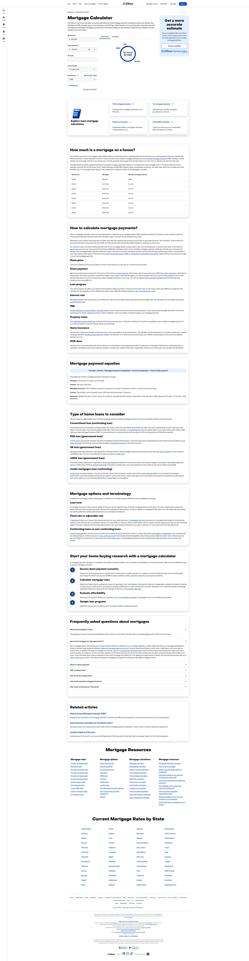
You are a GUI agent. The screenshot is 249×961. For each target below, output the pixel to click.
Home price (71, 35)
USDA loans (111, 462)
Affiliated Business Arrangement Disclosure (128, 921)
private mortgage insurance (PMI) (116, 254)
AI (133, 900)
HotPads (131, 903)
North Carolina (142, 861)
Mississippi (113, 880)
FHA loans (103, 773)
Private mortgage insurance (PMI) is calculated (87, 310)
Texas (167, 847)
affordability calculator (128, 597)
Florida (83, 871)
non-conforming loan (107, 536)
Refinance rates (76, 766)
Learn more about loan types (145, 291)
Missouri (112, 885)
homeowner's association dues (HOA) (144, 254)
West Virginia (169, 871)
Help (124, 897)
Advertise (131, 897)
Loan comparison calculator (139, 798)
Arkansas (84, 847)
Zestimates (79, 897)
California (84, 852)
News (86, 897)
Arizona (84, 843)
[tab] (104, 36)
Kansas (111, 843)
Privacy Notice (173, 897)
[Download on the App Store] (123, 949)
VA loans (73, 452)
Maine (111, 857)
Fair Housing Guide (142, 897)
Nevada (139, 838)
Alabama (84, 833)
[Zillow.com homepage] (111, 954)
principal (76, 634)
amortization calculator (133, 589)
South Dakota (169, 838)
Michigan (112, 871)
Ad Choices (183, 897)
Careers (100, 897)
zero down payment (163, 452)
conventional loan (134, 430)
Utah (166, 852)
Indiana (111, 833)
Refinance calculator (136, 779)
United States (86, 829)
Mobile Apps (140, 900)
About (72, 897)
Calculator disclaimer (90, 89)
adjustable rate (136, 520)
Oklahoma (140, 875)
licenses (115, 922)
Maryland (112, 861)
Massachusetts (114, 866)
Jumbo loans (74, 473)
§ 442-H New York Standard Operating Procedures (128, 929)
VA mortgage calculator (138, 773)
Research (93, 897)
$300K (74, 189)
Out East (139, 903)
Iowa (110, 838)
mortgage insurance (118, 443)
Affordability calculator (137, 766)
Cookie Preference (119, 900)
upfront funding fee (100, 465)
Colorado (84, 857)
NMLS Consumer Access (151, 924)
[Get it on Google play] (133, 949)
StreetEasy (123, 903)
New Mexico (141, 852)
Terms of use (162, 897)
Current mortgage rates (79, 763)
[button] (128, 629)
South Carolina (170, 833)
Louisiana (112, 852)
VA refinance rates (77, 794)
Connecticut (85, 861)
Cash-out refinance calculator (140, 794)
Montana (140, 829)
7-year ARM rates (77, 788)
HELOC (102, 797)
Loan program (72, 65)
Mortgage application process (170, 763)
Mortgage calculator (136, 763)
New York (140, 857)
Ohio (138, 871)
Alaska (83, 838)
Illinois (111, 829)
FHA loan (75, 441)
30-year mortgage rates (79, 770)
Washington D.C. (171, 885)
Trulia (116, 903)
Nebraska (140, 833)
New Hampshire (142, 843)
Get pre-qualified (106, 766)
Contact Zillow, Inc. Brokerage (128, 936)
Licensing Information (146, 927)
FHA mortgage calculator (138, 776)
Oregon (139, 880)
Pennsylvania (141, 885)
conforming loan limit (148, 473)
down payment (123, 273)
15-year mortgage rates (79, 776)
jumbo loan (116, 538)
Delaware (84, 866)
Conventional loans (107, 770)
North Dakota (141, 866)
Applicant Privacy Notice (113, 897)
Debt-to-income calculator (139, 770)
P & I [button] (136, 59)
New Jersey (141, 847)
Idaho (83, 885)
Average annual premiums (94, 335)
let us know (129, 917)
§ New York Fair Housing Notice (128, 930)
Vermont (168, 857)
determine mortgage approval (112, 648)
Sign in (183, 4)
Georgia (84, 875)
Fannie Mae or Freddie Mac (161, 533)
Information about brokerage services (123, 932)
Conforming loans (76, 533)
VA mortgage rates (77, 785)
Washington (169, 866)
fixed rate (74, 520)
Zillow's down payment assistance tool (153, 278)
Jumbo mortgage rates (79, 791)
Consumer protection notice (138, 932)
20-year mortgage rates (79, 773)
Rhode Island (169, 829)
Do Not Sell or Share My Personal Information (128, 907)
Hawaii (83, 880)
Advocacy (153, 897)
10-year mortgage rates (79, 779)
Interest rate (72, 75)
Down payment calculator (138, 791)
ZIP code (70, 55)
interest (147, 634)
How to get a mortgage (167, 766)
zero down (173, 273)
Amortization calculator (137, 785)
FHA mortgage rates (78, 782)
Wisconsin (168, 875)
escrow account (76, 249)
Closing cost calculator (137, 788)
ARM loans (104, 776)
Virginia (167, 861)
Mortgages (71, 12)
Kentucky (112, 847)
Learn (128, 900)
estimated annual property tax (84, 321)
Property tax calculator (137, 782)
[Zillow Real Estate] (128, 3)
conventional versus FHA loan (131, 651)
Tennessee (168, 843)
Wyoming (168, 880)
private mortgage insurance (157, 159)
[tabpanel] (128, 54)
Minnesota (112, 875)
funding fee (120, 454)
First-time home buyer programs (112, 788)
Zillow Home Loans (77, 658)
